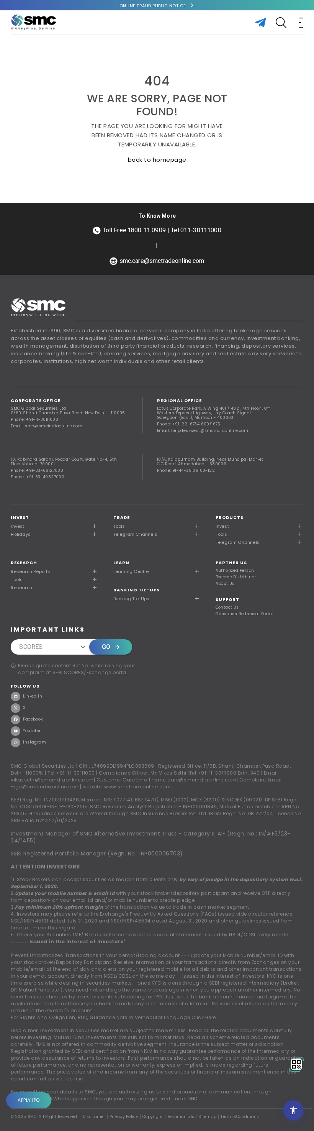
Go (106, 646)
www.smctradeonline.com (137, 786)
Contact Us (227, 607)
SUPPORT (227, 599)
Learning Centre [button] (131, 571)
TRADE (121, 517)
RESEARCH (24, 563)
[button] (259, 526)
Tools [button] (119, 526)
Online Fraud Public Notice (152, 6)
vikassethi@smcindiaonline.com (52, 779)
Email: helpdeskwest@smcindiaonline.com (202, 430)
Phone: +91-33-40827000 (37, 477)
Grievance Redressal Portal (244, 614)
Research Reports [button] (30, 571)
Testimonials (181, 1117)
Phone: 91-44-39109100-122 (186, 470)
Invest (20, 517)
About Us (225, 583)
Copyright (152, 1117)
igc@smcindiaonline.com (47, 786)
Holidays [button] (21, 534)
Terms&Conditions (240, 1117)
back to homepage (157, 160)
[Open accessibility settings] (293, 1110)
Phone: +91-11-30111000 (34, 419)
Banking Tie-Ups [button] (131, 599)
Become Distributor (236, 577)
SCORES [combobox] (31, 646)
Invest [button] (17, 526)
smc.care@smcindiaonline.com (196, 779)
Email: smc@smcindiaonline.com (46, 426)
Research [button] (21, 587)
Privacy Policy (124, 1117)
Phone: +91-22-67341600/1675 (189, 424)
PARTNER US (231, 563)
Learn (121, 563)
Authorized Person (235, 570)
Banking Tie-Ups (136, 590)
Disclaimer (94, 1117)
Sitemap (207, 1117)
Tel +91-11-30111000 (71, 773)
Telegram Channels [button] (135, 534)
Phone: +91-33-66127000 (37, 470)
